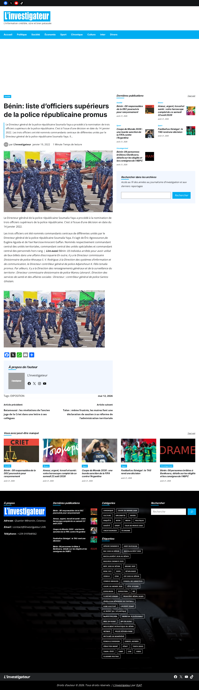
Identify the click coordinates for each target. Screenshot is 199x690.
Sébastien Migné (110, 646)
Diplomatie (120, 515)
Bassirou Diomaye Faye (113, 561)
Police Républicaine (124, 631)
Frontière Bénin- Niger (133, 596)
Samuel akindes (132, 641)
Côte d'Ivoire (133, 586)
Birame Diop (130, 566)
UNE (129, 651)
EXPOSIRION (108, 591)
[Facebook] (5, 3)
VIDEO (138, 651)
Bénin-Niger (130, 571)
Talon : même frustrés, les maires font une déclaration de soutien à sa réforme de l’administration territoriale (88, 414)
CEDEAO (106, 576)
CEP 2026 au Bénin (131, 576)
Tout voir (191, 96)
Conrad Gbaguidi (110, 581)
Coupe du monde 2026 (112, 586)
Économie (126, 530)
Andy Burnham (130, 546)
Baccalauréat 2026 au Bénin (116, 556)
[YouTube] (16, 3)
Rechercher (181, 195)
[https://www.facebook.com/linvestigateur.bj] (175, 677)
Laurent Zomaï (127, 606)
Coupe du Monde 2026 (127, 510)
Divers (160, 103)
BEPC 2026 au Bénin (111, 566)
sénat (125, 646)
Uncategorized (122, 148)
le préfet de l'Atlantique (114, 611)
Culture (107, 515)
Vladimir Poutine (111, 656)
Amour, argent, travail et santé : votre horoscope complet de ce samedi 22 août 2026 (171, 110)
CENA (117, 576)
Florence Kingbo (110, 596)
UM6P (120, 651)
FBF (133, 591)
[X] (11, 3)
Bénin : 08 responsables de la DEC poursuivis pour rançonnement (129, 109)
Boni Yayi (107, 571)
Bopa (118, 571)
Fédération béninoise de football (118, 601)
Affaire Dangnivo (111, 546)
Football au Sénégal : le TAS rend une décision (170, 130)
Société (7, 96)
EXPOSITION (17, 396)
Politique (139, 520)
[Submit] (192, 511)
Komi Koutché (109, 606)
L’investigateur (22, 144)
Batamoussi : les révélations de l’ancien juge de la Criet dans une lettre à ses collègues (27, 414)
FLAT (139, 685)
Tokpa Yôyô (108, 651)
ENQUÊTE (107, 520)
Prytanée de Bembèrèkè (113, 636)
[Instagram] (39, 383)
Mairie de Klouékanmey (132, 616)
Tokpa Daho (138, 646)
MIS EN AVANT (126, 621)
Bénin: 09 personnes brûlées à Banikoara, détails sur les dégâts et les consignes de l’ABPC (129, 156)
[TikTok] (22, 3)
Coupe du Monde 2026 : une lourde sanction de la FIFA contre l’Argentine (129, 133)
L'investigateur (17, 677)
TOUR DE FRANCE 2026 (134, 525)
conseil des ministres (133, 581)
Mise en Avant (109, 621)
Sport (118, 125)
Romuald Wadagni (111, 641)
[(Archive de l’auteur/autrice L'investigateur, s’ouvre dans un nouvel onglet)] (6, 146)
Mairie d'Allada (110, 616)
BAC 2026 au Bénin (111, 551)
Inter (118, 520)
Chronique (108, 510)
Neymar (106, 631)
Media (127, 520)
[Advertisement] (99, 65)
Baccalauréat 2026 (132, 551)
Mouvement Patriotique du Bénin (118, 626)
